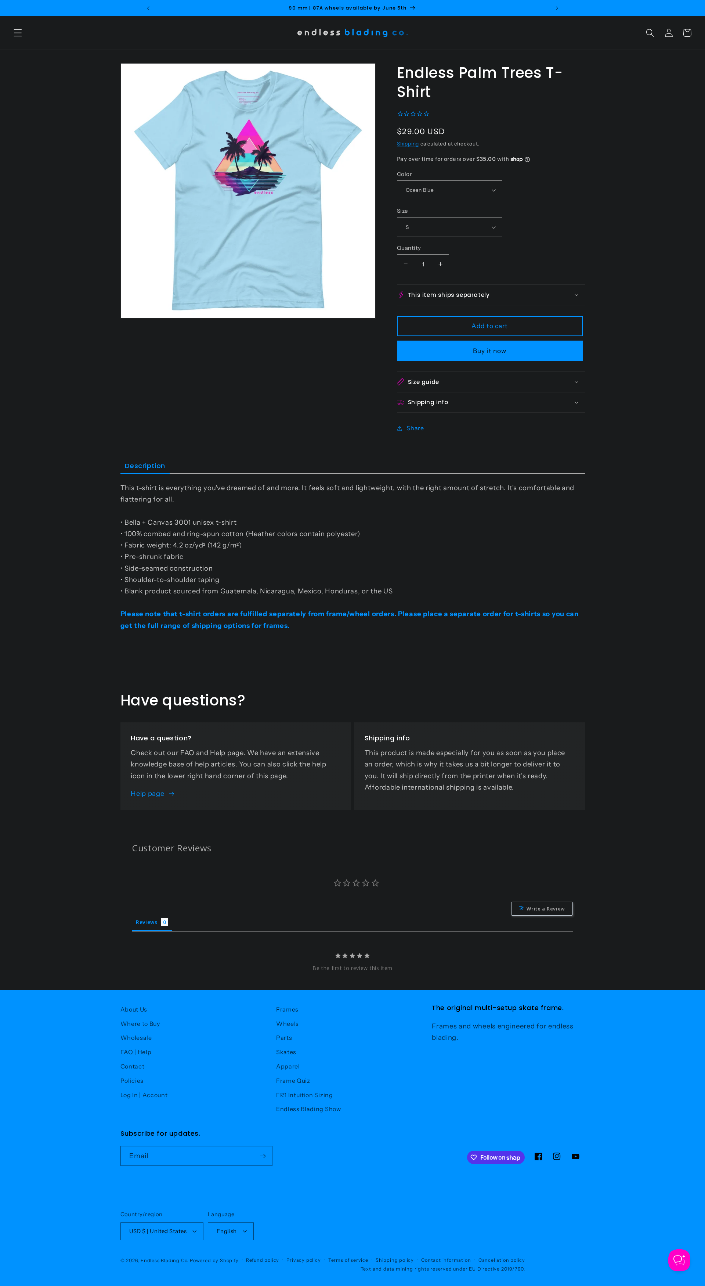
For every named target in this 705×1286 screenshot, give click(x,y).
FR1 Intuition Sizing (304, 1095)
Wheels (287, 1023)
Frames (287, 1009)
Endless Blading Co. (164, 1260)
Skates (286, 1052)
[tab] (145, 466)
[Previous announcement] (148, 8)
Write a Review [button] (546, 908)
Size (402, 210)
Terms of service (348, 1260)
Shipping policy (395, 1260)
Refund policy (262, 1260)
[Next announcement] (557, 8)
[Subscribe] (262, 1156)
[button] (17, 33)
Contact (132, 1066)
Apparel (288, 1066)
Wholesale (136, 1037)
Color (404, 173)
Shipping (408, 144)
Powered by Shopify (214, 1260)
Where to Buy (140, 1023)
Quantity (409, 247)
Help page (147, 793)
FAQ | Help (136, 1052)
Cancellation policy (501, 1260)
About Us (134, 1009)
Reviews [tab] (147, 922)
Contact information (446, 1260)
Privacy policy (303, 1260)
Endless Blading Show (308, 1109)
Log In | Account (144, 1095)
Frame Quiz (293, 1080)
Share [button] (415, 428)
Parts (284, 1037)
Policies (132, 1080)
